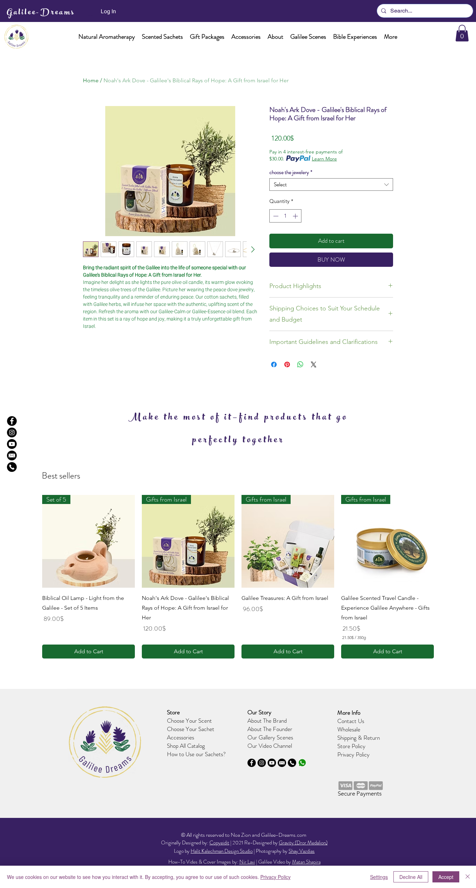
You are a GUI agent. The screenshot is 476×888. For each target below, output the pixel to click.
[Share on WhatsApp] (300, 364)
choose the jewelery (290, 172)
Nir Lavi (247, 862)
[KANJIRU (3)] (12, 467)
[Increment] (296, 216)
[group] (238, 577)
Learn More (324, 159)
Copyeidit (219, 842)
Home (91, 80)
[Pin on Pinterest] (287, 364)
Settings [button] (379, 876)
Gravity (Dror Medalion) (303, 842)
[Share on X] (313, 364)
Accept (445, 876)
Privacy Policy (353, 754)
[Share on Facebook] (274, 364)
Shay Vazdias (302, 851)
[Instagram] (12, 432)
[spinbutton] (285, 216)
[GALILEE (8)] (12, 444)
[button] (106, 36)
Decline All (410, 876)
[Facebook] (12, 421)
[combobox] (331, 184)
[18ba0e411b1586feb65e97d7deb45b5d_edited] (302, 763)
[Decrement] (275, 216)
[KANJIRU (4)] (12, 455)
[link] (462, 33)
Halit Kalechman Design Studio (222, 851)
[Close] (467, 876)
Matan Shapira (306, 862)
